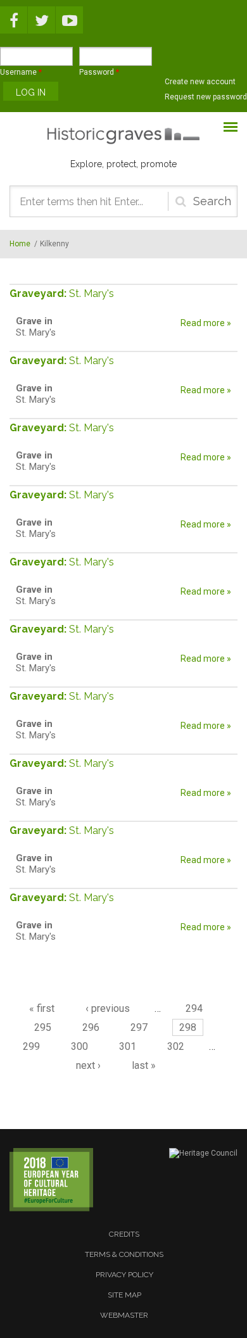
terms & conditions (124, 1254)
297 (139, 1027)
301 (127, 1046)
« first (41, 1008)
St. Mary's (91, 293)
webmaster (124, 1315)
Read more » (205, 323)
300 (79, 1046)
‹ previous (108, 1008)
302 (175, 1046)
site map (124, 1295)
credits (124, 1234)
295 (42, 1027)
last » (144, 1065)
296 (90, 1027)
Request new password (206, 96)
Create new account (200, 81)
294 (194, 1008)
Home (20, 243)
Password (99, 72)
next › (88, 1065)
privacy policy (124, 1274)
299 (31, 1046)
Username (21, 72)
